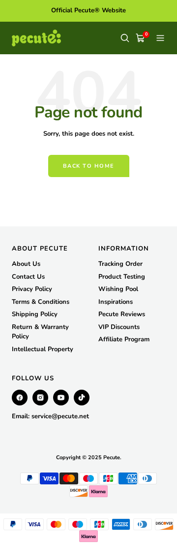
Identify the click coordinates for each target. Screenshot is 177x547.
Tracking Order (120, 263)
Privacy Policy (32, 289)
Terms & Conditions (40, 301)
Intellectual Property (42, 349)
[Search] (125, 38)
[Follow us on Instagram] (40, 397)
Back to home (89, 166)
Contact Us (28, 276)
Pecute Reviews (121, 314)
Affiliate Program (123, 339)
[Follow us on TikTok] (81, 397)
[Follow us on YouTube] (61, 397)
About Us (26, 263)
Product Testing (121, 276)
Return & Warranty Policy (40, 332)
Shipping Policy (35, 314)
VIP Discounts (119, 327)
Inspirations (115, 301)
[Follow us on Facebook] (20, 397)
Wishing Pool (118, 289)
